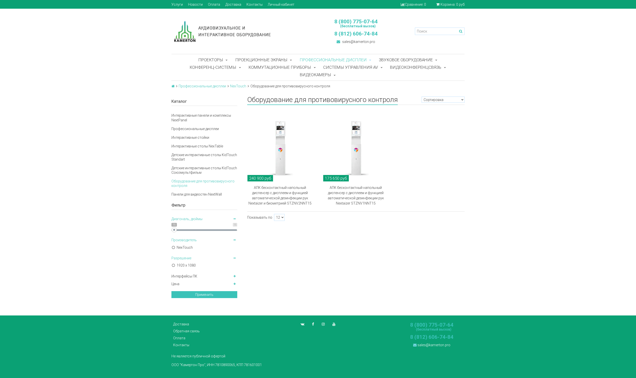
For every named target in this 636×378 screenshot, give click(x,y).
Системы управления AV (350, 67)
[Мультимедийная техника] (242, 31)
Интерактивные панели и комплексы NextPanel (201, 117)
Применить (204, 295)
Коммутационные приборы (279, 67)
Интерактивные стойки (190, 137)
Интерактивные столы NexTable (197, 146)
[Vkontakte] (302, 324)
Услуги (177, 4)
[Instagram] (323, 324)
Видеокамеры (315, 74)
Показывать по (259, 217)
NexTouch (238, 86)
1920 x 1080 (186, 265)
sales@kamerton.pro (358, 41)
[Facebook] (313, 324)
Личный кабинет (281, 4)
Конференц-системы (213, 67)
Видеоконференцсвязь (415, 67)
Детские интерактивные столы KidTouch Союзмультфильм (204, 170)
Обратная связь (186, 331)
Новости (195, 4)
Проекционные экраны (261, 59)
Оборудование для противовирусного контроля (203, 183)
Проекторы (210, 59)
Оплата (214, 4)
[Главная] (173, 86)
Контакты (254, 4)
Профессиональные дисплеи (333, 59)
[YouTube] (334, 324)
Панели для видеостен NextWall (196, 194)
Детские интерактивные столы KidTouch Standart (204, 157)
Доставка (233, 4)
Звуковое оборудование (406, 59)
